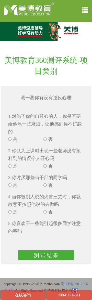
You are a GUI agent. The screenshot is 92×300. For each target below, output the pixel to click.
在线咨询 (23, 295)
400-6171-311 (69, 295)
